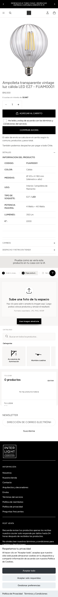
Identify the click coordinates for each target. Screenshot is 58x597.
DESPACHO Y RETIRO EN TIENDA (16, 250)
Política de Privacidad (12, 593)
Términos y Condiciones (35, 593)
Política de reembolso (12, 502)
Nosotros (7, 473)
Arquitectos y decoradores (15, 487)
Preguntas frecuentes (13, 511)
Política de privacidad (12, 507)
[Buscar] (10, 12)
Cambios (6, 243)
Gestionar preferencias (29, 585)
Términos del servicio (12, 497)
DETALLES (6, 152)
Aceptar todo (29, 570)
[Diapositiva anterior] (3, 4)
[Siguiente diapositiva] (54, 4)
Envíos (5, 492)
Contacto (7, 482)
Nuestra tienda (9, 477)
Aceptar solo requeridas (29, 578)
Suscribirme (29, 431)
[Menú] (3, 12)
